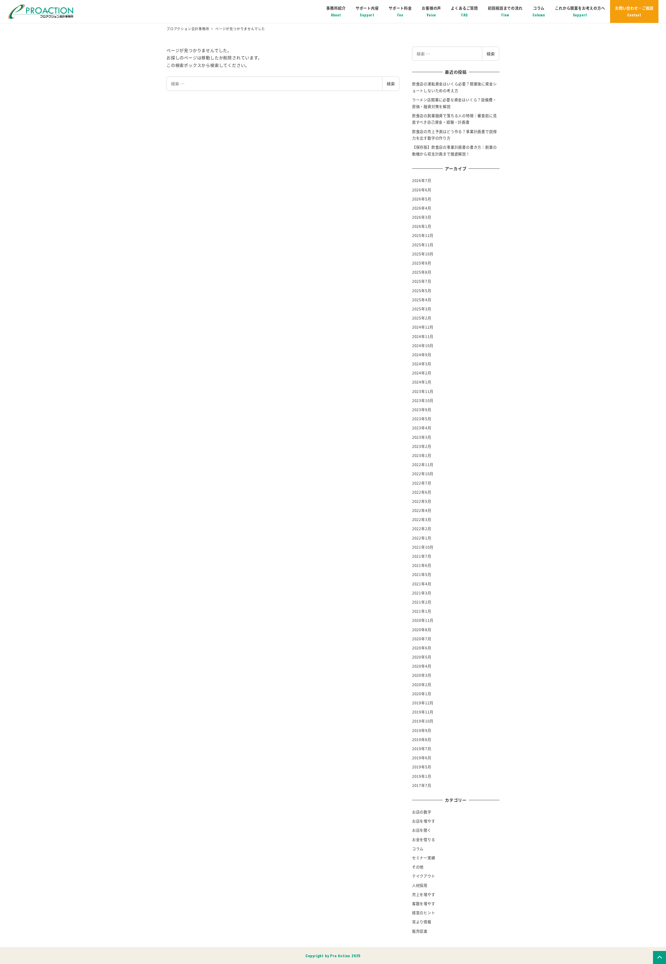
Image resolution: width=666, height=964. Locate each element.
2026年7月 (421, 180)
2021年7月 (421, 556)
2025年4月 (421, 299)
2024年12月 (422, 327)
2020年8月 (421, 629)
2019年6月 (421, 757)
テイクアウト (423, 876)
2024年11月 (422, 336)
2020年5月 (421, 657)
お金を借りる (423, 839)
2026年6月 (421, 189)
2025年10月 (422, 253)
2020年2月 (421, 684)
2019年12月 (422, 702)
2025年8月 (421, 272)
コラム (418, 848)
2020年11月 (422, 620)
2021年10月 (422, 547)
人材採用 (419, 885)
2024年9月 (421, 354)
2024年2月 (421, 372)
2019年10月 (422, 721)
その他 (418, 866)
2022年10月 (422, 473)
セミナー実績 (423, 857)
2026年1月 (421, 226)
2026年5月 (421, 199)
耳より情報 (421, 921)
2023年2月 (421, 446)
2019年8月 (421, 739)
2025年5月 (421, 290)
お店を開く (421, 830)
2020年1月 (421, 693)
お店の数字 (421, 812)
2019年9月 (421, 730)
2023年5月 (421, 418)
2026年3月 (421, 217)
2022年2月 (421, 528)
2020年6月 (421, 647)
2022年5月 (421, 501)
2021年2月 (421, 602)
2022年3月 (421, 519)
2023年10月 (422, 400)
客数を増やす (423, 903)
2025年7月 (421, 281)
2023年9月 (421, 409)
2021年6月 (421, 565)
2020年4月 (421, 666)
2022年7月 (421, 483)
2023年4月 (421, 427)
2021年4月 (421, 583)
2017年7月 (421, 785)
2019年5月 (421, 766)
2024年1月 (421, 382)
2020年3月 (421, 675)
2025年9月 (421, 263)
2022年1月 (421, 538)
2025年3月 (421, 308)
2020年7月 (421, 638)
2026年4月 (421, 208)
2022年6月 (421, 492)
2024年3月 (421, 363)
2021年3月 (421, 593)
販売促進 (419, 931)
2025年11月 (422, 244)
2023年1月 (421, 455)
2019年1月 (421, 776)
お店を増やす (423, 821)
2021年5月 (421, 574)
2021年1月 (421, 611)
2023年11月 (422, 391)
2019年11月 (422, 712)
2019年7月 (421, 748)
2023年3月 (421, 437)
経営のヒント (423, 912)
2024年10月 (422, 345)
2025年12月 (422, 235)
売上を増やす (423, 894)
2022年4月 (421, 510)
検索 (391, 83)
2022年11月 (422, 464)
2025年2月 (421, 318)
